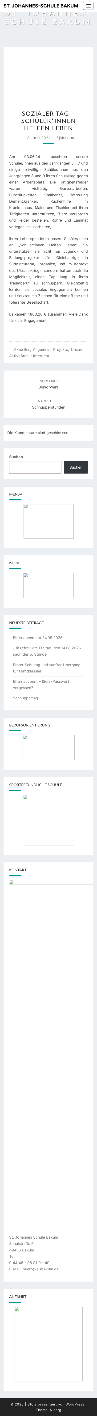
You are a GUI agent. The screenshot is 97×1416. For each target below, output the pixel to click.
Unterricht (40, 355)
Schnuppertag (25, 698)
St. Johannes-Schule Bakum (41, 6)
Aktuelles (22, 349)
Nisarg (55, 1410)
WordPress (75, 1404)
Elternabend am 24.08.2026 (38, 637)
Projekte (60, 349)
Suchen (16, 456)
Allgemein (41, 349)
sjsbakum (65, 138)
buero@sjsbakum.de (41, 1269)
